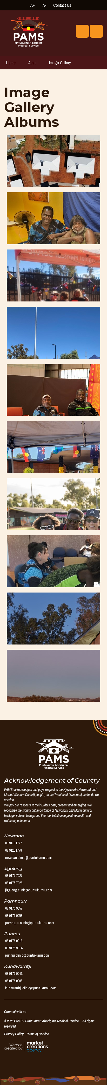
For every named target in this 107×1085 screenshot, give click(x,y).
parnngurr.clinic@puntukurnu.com (29, 922)
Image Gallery (60, 62)
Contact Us (62, 5)
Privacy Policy (14, 1034)
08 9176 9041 (13, 973)
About (33, 62)
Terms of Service (37, 1034)
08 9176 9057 (13, 908)
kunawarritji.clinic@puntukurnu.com (30, 988)
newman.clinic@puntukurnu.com (28, 857)
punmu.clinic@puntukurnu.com (27, 955)
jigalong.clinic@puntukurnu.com (28, 890)
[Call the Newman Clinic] (78, 5)
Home (11, 62)
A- (44, 5)
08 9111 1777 (13, 843)
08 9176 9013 (13, 940)
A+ (32, 5)
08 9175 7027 (13, 875)
